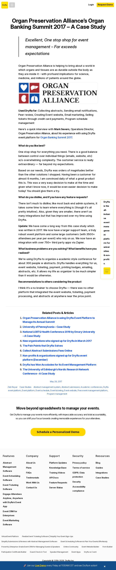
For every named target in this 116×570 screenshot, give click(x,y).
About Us (30, 462)
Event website (70, 390)
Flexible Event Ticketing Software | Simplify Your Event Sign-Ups (47, 536)
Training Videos (57, 472)
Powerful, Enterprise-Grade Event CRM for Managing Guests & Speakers (30, 547)
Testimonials (32, 477)
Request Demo (105, 4)
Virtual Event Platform (10, 536)
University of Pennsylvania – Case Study (46, 326)
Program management (57, 393)
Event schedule (42, 390)
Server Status (56, 487)
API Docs (53, 477)
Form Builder (108, 547)
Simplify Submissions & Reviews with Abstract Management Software (29, 541)
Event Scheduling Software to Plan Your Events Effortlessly (84, 541)
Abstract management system (47, 387)
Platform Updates (58, 462)
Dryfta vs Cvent (90, 552)
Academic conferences (91, 387)
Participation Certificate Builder (13, 552)
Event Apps (76, 552)
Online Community (70, 547)
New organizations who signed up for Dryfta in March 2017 (57, 340)
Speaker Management (59, 552)
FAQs (28, 472)
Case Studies (25, 387)
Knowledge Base (57, 467)
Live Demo (40, 565)
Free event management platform (93, 390)
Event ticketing (56, 390)
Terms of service (81, 467)
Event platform (28, 390)
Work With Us (32, 482)
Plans (29, 467)
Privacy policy (79, 462)
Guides (99, 467)
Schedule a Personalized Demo (58, 432)
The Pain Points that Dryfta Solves (43, 345)
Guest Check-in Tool (38, 552)
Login (91, 4)
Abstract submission (71, 387)
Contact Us (31, 487)
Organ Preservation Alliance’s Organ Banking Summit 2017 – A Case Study (58, 23)
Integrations (102, 472)
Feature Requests (58, 482)
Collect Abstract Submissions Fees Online (47, 350)
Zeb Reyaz (12, 387)
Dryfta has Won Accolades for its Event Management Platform (59, 364)
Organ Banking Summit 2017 (56, 137)
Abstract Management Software (9, 466)
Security (76, 481)
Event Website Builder (90, 547)
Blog (98, 462)
